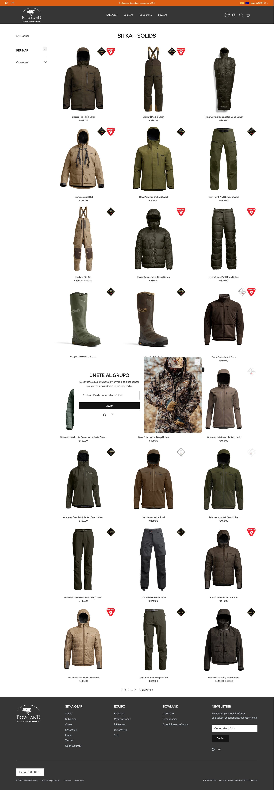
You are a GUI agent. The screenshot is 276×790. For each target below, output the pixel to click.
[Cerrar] (197, 362)
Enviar (109, 405)
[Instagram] (104, 415)
